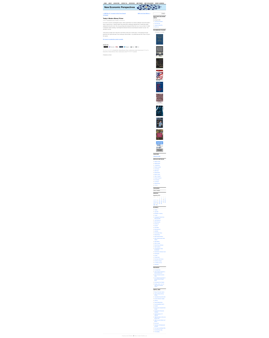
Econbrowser (156, 223)
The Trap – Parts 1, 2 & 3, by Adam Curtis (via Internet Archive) (159, 285)
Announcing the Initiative (158, 21)
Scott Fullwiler (156, 168)
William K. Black (157, 161)
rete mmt (155, 255)
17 (163, 200)
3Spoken (155, 209)
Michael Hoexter (157, 183)
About (110, 3)
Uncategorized (140, 50)
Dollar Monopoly (157, 221)
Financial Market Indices (158, 302)
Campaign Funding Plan (158, 25)
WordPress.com (144, 335)
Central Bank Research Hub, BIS (159, 296)
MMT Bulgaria (156, 241)
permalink (135, 51)
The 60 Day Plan (157, 23)
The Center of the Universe (158, 259)
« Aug (154, 204)
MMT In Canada (157, 243)
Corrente (155, 215)
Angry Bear (156, 211)
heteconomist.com (157, 229)
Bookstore (116, 3)
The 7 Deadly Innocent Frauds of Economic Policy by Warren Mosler (159, 279)
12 (154, 200)
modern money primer (133, 50)
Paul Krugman (156, 253)
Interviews (132, 3)
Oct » (157, 204)
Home (105, 3)
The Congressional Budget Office (159, 328)
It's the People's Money (158, 232)
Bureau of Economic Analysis (159, 292)
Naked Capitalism (157, 246)
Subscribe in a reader (156, 156)
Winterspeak (156, 264)
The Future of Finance (158, 260)
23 (161, 202)
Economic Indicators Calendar (159, 298)
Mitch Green (156, 170)
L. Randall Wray (115, 50)
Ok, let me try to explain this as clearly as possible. (113, 39)
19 (154, 202)
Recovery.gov (156, 323)
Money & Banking (159, 3)
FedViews (156, 300)
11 (165, 199)
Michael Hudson (157, 172)
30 (161, 203)
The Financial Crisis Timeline (159, 282)
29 (159, 203)
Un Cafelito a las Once (158, 262)
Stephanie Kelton (157, 163)
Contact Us (124, 3)
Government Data (157, 269)
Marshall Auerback (157, 167)
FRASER (156, 305)
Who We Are (156, 26)
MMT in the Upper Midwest (144, 13)
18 (165, 200)
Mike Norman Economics (158, 236)
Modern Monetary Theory (124, 50)
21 (157, 202)
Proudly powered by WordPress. (127, 335)
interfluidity (156, 231)
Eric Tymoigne (156, 179)
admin (117, 20)
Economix (156, 225)
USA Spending (157, 331)
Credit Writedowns (157, 220)
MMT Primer (140, 3)
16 (161, 200)
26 (154, 203)
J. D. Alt (155, 185)
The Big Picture (157, 257)
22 (159, 202)
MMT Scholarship (148, 3)
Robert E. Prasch (157, 174)
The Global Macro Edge (158, 329)
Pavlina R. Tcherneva (157, 177)
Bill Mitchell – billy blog (158, 213)
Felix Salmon (156, 227)
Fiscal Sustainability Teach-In (159, 304)
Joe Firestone (156, 181)
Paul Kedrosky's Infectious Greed (160, 251)
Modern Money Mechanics (158, 245)
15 (159, 200)
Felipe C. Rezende (157, 176)
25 (165, 202)
